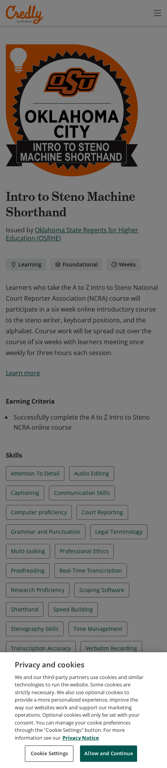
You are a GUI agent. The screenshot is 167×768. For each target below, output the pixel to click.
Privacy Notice (81, 737)
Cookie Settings (49, 753)
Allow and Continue (108, 753)
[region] (83, 710)
